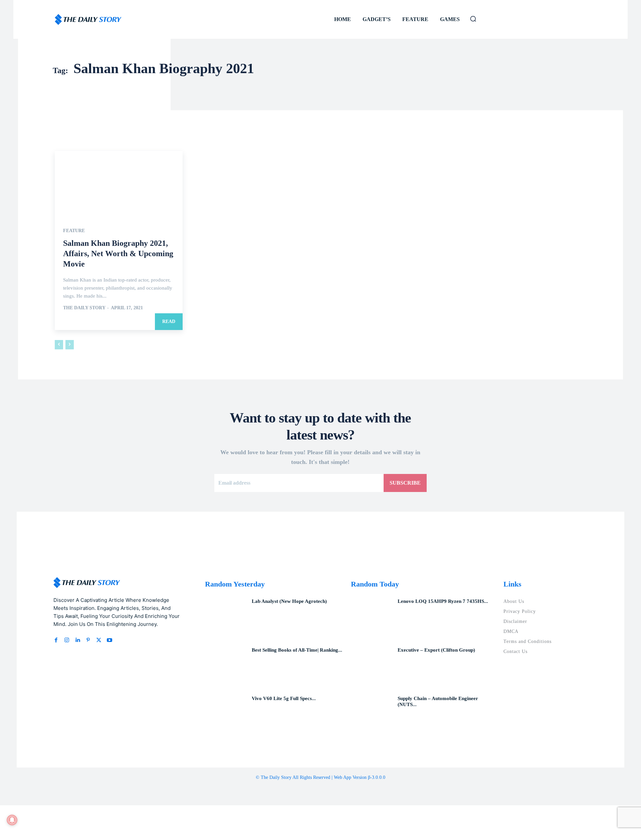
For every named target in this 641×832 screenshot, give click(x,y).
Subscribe (405, 483)
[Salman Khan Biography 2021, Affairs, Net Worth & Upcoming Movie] (119, 183)
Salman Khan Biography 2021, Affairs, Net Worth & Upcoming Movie (118, 253)
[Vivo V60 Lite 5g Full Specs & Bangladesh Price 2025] (226, 714)
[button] (473, 18)
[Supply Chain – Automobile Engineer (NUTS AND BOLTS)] (372, 714)
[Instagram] (66, 640)
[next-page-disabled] (69, 344)
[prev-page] (59, 344)
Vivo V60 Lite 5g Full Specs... (284, 698)
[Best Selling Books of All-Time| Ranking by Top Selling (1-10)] (226, 666)
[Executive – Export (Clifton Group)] (372, 666)
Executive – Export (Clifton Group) (436, 650)
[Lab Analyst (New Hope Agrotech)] (226, 617)
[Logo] (88, 19)
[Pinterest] (88, 640)
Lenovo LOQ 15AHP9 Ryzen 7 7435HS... (443, 601)
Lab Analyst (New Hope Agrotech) (289, 601)
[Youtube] (109, 640)
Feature (74, 230)
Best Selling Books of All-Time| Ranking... (297, 650)
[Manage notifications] (12, 820)
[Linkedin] (77, 640)
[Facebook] (56, 640)
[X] (98, 640)
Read (168, 321)
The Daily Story (84, 307)
